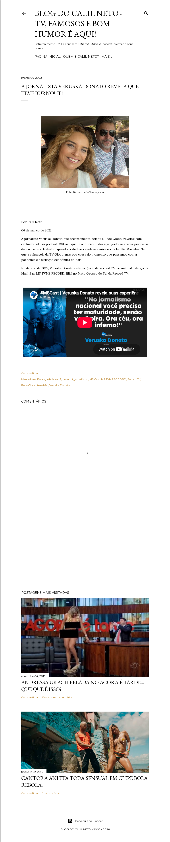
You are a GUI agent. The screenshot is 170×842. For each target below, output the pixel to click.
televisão (42, 385)
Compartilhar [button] (30, 373)
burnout (67, 379)
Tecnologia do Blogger (89, 821)
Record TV (134, 379)
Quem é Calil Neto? (81, 57)
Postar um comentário (56, 697)
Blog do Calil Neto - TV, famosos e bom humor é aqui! (78, 23)
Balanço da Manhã (49, 379)
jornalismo (81, 379)
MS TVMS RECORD (113, 379)
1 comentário (50, 793)
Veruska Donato (59, 385)
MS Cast (94, 379)
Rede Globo (28, 385)
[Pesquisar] (146, 12)
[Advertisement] (85, 549)
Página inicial (48, 57)
